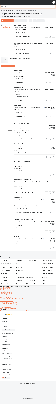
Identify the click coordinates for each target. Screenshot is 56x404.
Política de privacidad (7, 353)
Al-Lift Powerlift (18, 197)
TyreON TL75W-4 (5, 277)
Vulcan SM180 (18, 70)
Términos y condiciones (7, 350)
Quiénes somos (5, 321)
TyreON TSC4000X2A (6, 267)
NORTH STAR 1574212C (20, 25)
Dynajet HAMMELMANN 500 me (22, 179)
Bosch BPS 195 (18, 236)
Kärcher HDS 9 (4, 280)
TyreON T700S (4, 273)
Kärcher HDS (4, 260)
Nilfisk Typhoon (18, 105)
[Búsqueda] (53, 6)
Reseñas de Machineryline (8, 358)
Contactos (4, 326)
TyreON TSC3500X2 (6, 270)
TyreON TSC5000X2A (6, 263)
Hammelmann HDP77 (20, 87)
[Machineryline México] (10, 2)
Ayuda (3, 323)
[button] (54, 2)
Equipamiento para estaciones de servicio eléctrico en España (15, 310)
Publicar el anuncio (8, 66)
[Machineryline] (2, 10)
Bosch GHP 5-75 (18, 144)
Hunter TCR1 (17, 41)
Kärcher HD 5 (4, 283)
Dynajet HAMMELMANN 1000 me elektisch (25, 161)
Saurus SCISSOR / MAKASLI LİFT (23, 123)
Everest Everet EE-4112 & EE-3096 (23, 219)
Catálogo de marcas (6, 361)
